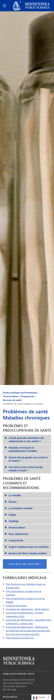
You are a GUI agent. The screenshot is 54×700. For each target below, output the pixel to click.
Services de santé (12, 400)
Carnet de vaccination (16, 605)
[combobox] (41, 697)
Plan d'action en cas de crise (19, 637)
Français (42, 697)
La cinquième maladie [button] (21, 508)
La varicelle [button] (15, 495)
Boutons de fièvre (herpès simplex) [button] (28, 553)
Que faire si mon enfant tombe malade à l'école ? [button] (26, 468)
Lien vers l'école (19, 661)
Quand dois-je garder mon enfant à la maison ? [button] (28, 459)
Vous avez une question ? (25, 563)
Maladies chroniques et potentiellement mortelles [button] (23, 449)
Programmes (27, 396)
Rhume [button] (13, 501)
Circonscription (11, 396)
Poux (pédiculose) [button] (18, 534)
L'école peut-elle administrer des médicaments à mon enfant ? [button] (26, 439)
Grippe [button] (12, 514)
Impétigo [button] (14, 521)
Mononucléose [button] (17, 527)
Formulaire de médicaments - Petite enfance (27, 609)
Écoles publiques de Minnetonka (27, 2)
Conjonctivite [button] (16, 540)
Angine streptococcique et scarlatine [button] (29, 547)
